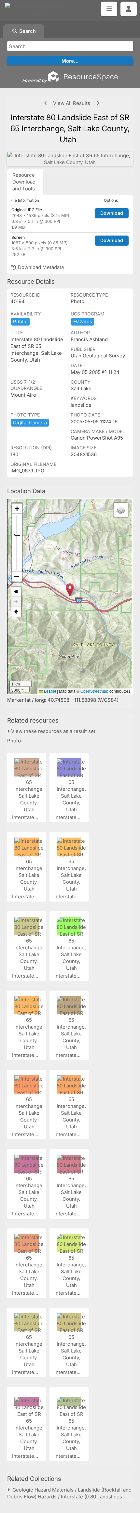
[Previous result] (46, 103)
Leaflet (49, 691)
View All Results (71, 103)
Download (111, 213)
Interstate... (25, 817)
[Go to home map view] (16, 592)
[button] (70, 589)
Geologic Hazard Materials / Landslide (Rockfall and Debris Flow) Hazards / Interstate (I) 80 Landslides (69, 1493)
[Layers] (121, 510)
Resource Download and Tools (23, 182)
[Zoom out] (17, 577)
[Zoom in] (17, 509)
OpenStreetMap (94, 691)
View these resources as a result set (52, 731)
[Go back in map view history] (16, 612)
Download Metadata (40, 267)
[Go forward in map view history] (16, 602)
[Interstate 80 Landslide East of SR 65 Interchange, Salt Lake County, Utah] (70, 159)
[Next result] (96, 103)
